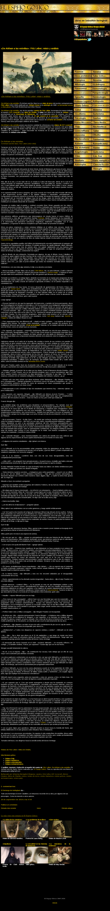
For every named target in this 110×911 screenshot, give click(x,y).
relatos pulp (18, 778)
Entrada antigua (67, 808)
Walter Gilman (63, 350)
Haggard (4, 318)
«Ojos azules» (54, 819)
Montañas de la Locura (37, 361)
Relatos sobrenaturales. (13, 762)
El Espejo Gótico (40, 769)
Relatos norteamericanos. (14, 764)
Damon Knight (53, 272)
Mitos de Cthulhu (14, 776)
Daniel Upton (15, 289)
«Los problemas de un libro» (36, 819)
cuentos (39, 774)
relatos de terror (33, 776)
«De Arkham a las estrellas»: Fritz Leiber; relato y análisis (30, 48)
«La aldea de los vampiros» (12, 819)
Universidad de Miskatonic (25, 114)
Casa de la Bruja (7, 240)
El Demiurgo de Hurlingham (10, 790)
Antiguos (69, 407)
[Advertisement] (19, 30)
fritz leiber (47, 774)
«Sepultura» (7, 844)
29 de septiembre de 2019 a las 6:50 (16, 799)
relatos (24, 776)
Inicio (39, 808)
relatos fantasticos (47, 776)
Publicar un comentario (9, 805)
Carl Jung (50, 316)
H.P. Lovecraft (57, 774)
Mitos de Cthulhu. (25, 750)
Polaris (43, 722)
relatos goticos (60, 776)
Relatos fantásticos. (12, 760)
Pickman (41, 218)
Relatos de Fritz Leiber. (9, 750)
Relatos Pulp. (10, 758)
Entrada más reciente (8, 808)
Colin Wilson (38, 271)
